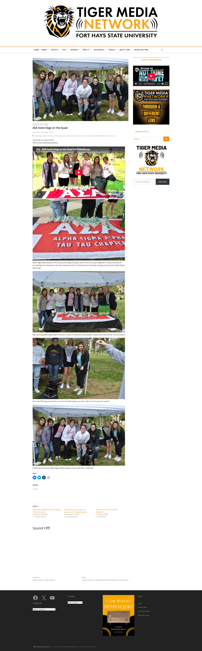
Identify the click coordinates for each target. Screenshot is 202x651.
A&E (64, 50)
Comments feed (144, 611)
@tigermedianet (142, 131)
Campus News (38, 124)
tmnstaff (37, 132)
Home (36, 50)
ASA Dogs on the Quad (54, 136)
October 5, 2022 (48, 132)
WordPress (72, 647)
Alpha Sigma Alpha (41, 136)
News (44, 50)
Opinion (74, 50)
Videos (111, 50)
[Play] (136, 84)
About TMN (124, 50)
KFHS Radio (99, 50)
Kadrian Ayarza (110, 136)
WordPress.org (143, 615)
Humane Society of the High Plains (94, 136)
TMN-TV (85, 50)
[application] (151, 76)
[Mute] (162, 84)
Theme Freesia (63, 647)
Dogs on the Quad (68, 136)
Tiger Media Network (41, 647)
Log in (140, 603)
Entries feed (142, 607)
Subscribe (163, 182)
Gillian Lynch (78, 136)
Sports (54, 50)
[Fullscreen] (166, 84)
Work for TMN (141, 50)
